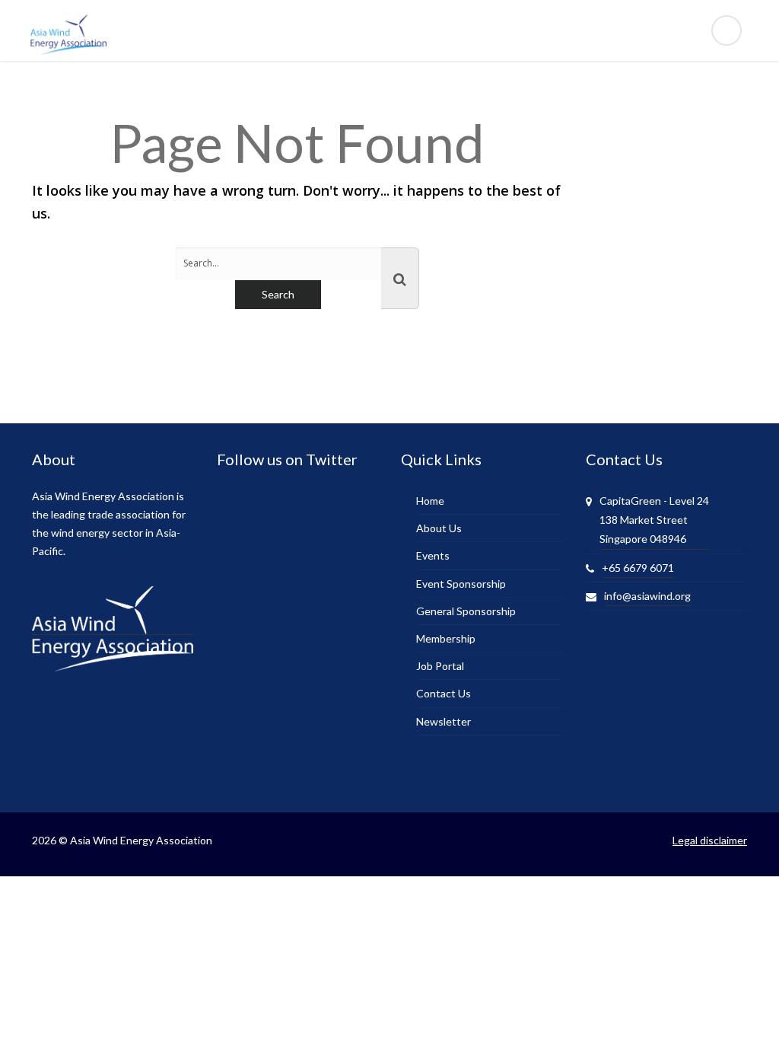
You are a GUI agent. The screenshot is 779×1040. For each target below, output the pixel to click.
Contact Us (443, 693)
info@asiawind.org (647, 595)
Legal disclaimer (709, 840)
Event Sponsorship (461, 583)
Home (430, 500)
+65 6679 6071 (638, 567)
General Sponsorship (466, 611)
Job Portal (440, 665)
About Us (439, 528)
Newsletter (443, 721)
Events (433, 555)
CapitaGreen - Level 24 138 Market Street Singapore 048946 (654, 519)
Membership (445, 638)
